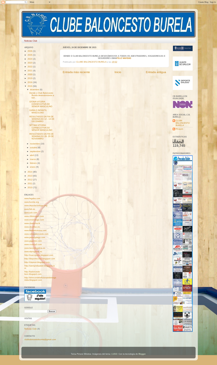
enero (33, 167)
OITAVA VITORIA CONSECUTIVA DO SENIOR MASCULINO (40, 104)
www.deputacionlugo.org (35, 205)
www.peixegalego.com (34, 237)
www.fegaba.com (32, 198)
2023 (30, 63)
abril (32, 155)
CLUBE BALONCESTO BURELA (183, 123)
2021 (30, 71)
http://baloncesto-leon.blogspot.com (32, 273)
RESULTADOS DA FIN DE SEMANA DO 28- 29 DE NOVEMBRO (41, 136)
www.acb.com (30, 213)
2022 (30, 67)
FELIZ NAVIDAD (124, 58)
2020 (30, 74)
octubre (34, 147)
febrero (33, 163)
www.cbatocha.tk (32, 223)
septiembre (35, 151)
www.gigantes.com (33, 241)
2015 (30, 86)
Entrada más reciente (76, 72)
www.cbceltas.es (32, 227)
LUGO (114, 354)
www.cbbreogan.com (34, 216)
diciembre (35, 89)
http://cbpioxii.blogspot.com (37, 262)
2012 (30, 180)
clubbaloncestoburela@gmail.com (40, 339)
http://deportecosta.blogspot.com (39, 259)
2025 (30, 55)
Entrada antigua (156, 72)
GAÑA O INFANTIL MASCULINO (38, 111)
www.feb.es (29, 209)
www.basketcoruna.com (35, 230)
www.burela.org (31, 202)
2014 (30, 172)
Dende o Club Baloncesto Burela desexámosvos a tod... (41, 95)
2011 (30, 183)
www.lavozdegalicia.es (34, 248)
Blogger (142, 354)
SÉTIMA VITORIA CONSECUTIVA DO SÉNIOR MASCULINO (40, 127)
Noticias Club (30, 41)
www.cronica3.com (33, 244)
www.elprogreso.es (33, 251)
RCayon (179, 129)
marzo (33, 159)
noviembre (35, 144)
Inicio (118, 72)
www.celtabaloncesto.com (36, 234)
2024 (30, 59)
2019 (30, 78)
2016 (30, 82)
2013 (30, 176)
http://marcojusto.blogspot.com (38, 255)
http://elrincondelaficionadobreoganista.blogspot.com (40, 279)
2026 (30, 51)
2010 (30, 187)
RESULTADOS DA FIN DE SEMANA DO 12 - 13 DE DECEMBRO (41, 119)
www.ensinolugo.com (34, 220)
